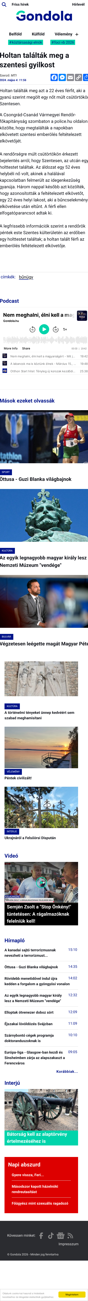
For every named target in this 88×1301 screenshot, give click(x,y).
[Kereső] (4, 4)
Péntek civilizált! (18, 778)
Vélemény (63, 34)
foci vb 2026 (64, 42)
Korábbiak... (67, 1071)
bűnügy (26, 277)
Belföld (15, 34)
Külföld (38, 34)
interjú (12, 831)
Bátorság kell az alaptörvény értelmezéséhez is (37, 1138)
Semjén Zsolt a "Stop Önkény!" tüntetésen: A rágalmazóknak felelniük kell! (39, 914)
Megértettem (71, 1294)
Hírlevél (78, 4)
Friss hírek (20, 4)
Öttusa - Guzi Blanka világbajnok (31, 967)
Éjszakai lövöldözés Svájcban (29, 1024)
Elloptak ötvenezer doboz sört (29, 1012)
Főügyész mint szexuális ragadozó (40, 1203)
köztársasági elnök (27, 42)
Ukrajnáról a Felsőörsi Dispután (30, 838)
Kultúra (12, 706)
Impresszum (69, 1244)
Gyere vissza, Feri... (28, 1175)
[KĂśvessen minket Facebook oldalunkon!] (41, 1236)
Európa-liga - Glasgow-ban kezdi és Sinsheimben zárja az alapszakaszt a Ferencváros (35, 1057)
